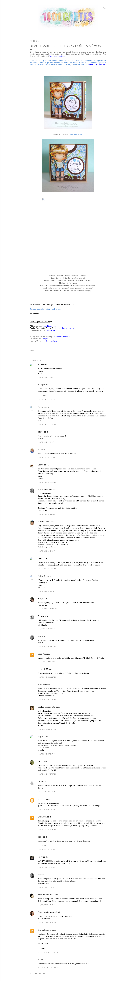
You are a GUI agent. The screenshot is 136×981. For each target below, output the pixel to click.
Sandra (41, 959)
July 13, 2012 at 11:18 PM (47, 442)
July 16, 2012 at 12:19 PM (47, 774)
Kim (39, 636)
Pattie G (41, 576)
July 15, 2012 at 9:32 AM (47, 662)
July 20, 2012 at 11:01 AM (47, 905)
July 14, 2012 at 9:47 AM (47, 482)
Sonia (40, 364)
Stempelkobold (45, 489)
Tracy (40, 857)
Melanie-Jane (44, 521)
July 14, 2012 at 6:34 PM (47, 591)
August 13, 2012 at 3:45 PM (48, 952)
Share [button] (32, 351)
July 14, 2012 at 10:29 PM (47, 609)
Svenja (41, 384)
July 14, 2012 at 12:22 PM (47, 551)
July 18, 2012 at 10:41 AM (47, 829)
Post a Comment (37, 973)
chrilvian (41, 799)
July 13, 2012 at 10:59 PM (47, 424)
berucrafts (42, 761)
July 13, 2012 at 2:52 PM (47, 377)
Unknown (42, 817)
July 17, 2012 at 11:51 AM (46, 809)
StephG (41, 654)
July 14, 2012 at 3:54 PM (47, 569)
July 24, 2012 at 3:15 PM (47, 922)
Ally (39, 874)
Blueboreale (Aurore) (47, 912)
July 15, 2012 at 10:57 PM (47, 754)
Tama (40, 781)
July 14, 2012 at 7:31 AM (46, 457)
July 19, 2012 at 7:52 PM (47, 887)
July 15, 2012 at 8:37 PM (47, 729)
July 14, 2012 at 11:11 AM (46, 514)
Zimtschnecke (44, 930)
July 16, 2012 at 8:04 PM (47, 792)
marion (41, 558)
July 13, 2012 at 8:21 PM (46, 400)
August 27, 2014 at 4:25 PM (48, 967)
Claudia (41, 616)
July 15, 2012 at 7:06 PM (47, 699)
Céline (40, 465)
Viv (39, 449)
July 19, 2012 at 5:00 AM (47, 867)
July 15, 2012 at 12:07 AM (47, 646)
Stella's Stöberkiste (46, 707)
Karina (40, 407)
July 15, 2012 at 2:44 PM (47, 677)
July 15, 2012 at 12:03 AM (47, 629)
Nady (40, 598)
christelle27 (43, 669)
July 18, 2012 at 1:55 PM (46, 849)
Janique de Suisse (46, 894)
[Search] (104, 7)
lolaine (41, 432)
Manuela (42, 684)
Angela (41, 736)
